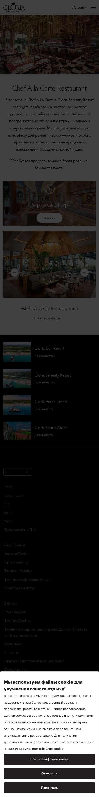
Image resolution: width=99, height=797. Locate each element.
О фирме (10, 603)
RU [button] (7, 471)
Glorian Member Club (19, 529)
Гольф (7, 486)
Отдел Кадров (14, 611)
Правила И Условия (17, 570)
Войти (81, 7)
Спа (6, 503)
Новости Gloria (15, 553)
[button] (93, 7)
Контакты (10, 652)
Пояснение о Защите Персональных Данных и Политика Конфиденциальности (45, 632)
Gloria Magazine (15, 669)
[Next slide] (84, 272)
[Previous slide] (14, 272)
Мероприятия (14, 545)
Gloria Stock (12, 643)
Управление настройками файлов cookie (33, 660)
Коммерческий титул (19, 587)
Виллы (7, 520)
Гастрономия (13, 495)
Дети (7, 512)
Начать (49, 218)
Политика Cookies (17, 620)
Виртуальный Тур (16, 562)
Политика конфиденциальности (27, 579)
